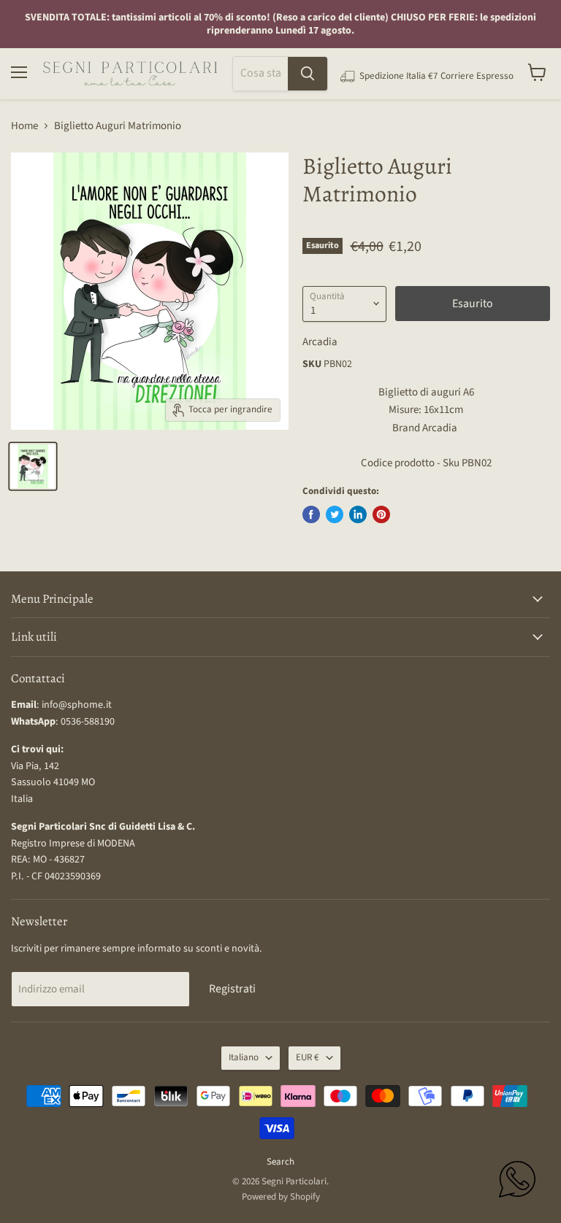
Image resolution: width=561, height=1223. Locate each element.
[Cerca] (307, 73)
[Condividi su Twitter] (334, 514)
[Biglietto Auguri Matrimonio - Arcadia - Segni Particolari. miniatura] (32, 466)
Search (280, 1161)
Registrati (232, 989)
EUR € (307, 1057)
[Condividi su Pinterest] (381, 514)
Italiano (244, 1057)
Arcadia (319, 342)
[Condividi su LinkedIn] (358, 514)
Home (24, 126)
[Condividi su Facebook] (311, 514)
